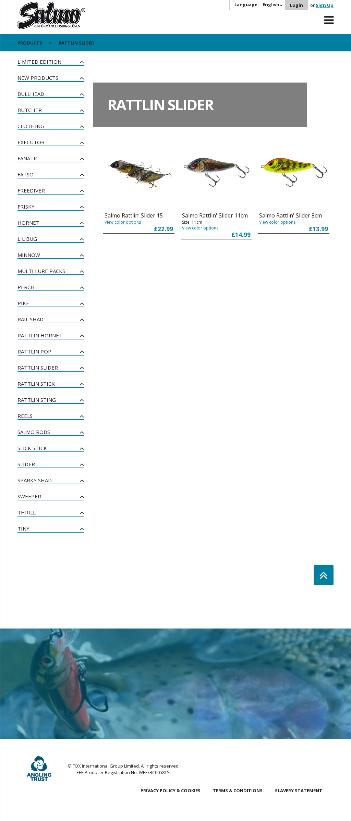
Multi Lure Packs (41, 271)
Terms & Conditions (238, 790)
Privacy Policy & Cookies (171, 790)
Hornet (28, 222)
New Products (37, 77)
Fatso (25, 174)
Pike (23, 303)
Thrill (26, 512)
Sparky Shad (34, 480)
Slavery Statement (298, 790)
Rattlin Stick (36, 383)
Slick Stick (32, 448)
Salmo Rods (33, 431)
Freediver (31, 190)
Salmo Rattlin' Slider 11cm (215, 215)
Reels (25, 415)
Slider (26, 464)
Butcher (29, 110)
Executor (31, 142)
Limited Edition (39, 61)
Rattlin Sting (36, 399)
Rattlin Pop (34, 351)
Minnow (28, 254)
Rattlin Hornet (39, 335)
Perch (26, 287)
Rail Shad (30, 319)
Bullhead (30, 93)
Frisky (26, 206)
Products (29, 43)
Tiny (23, 528)
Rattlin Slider (37, 367)
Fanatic (27, 158)
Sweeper (29, 496)
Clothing (30, 126)
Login (296, 5)
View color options (123, 222)
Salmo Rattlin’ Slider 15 (134, 215)
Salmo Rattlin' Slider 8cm (290, 215)
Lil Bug (27, 238)
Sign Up (325, 5)
